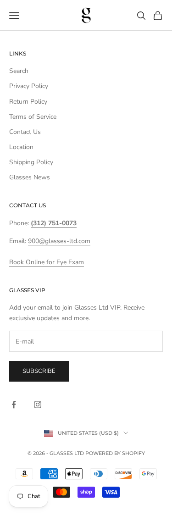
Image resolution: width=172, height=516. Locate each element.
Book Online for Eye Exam (46, 262)
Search (18, 71)
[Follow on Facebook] (13, 404)
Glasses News (29, 177)
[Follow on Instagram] (37, 404)
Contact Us (25, 132)
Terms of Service (32, 116)
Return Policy (28, 101)
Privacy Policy (28, 86)
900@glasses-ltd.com (59, 241)
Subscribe (38, 371)
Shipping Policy (31, 162)
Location (21, 147)
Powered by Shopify (115, 453)
